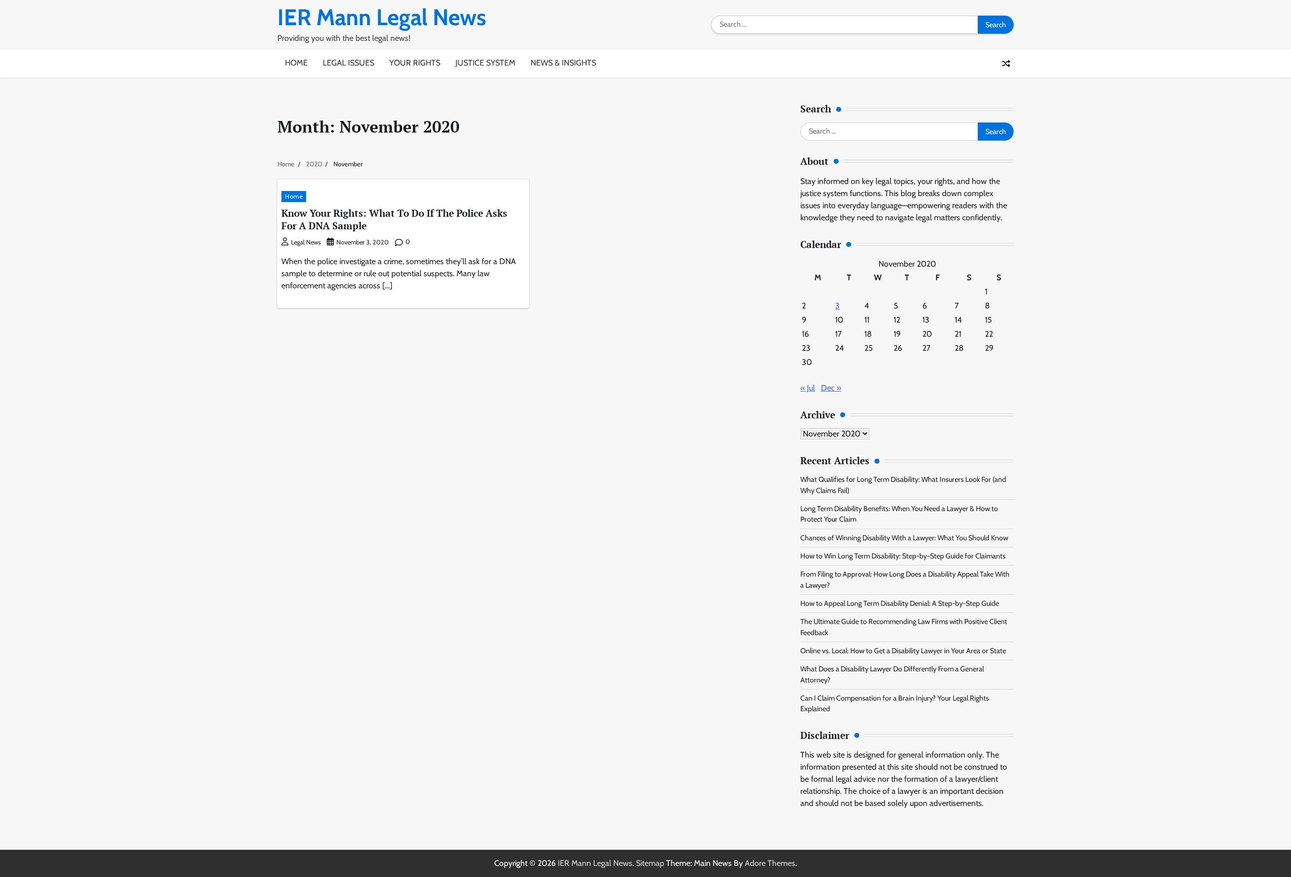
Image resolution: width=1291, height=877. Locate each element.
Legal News (306, 242)
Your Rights (414, 63)
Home (296, 63)
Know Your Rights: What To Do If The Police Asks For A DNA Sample (394, 219)
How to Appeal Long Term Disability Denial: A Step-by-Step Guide (899, 603)
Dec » (831, 388)
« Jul (807, 388)
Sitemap (650, 863)
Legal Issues (348, 63)
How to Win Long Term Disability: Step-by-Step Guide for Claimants (903, 555)
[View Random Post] (1006, 63)
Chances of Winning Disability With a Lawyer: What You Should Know (904, 537)
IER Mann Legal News (381, 17)
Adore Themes (770, 863)
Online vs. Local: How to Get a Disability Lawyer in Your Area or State (903, 650)
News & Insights (563, 63)
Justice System (485, 63)
